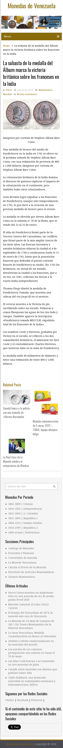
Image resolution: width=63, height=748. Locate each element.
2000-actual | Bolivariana (24, 532)
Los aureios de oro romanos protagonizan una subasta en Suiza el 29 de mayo (31, 653)
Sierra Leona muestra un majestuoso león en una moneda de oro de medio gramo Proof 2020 (31, 596)
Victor (9, 90)
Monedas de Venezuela (31, 5)
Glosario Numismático (21, 576)
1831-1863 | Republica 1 (23, 518)
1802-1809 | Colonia (20, 504)
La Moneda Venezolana (22, 562)
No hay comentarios (27, 94)
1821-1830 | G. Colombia (23, 513)
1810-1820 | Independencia (25, 508)
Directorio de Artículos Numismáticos (31, 572)
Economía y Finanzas (21, 553)
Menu (7, 36)
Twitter (9, 700)
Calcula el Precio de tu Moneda (27, 567)
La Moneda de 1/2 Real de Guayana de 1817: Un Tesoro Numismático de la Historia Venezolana (31, 624)
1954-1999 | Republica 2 (23, 527)
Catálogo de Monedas (21, 548)
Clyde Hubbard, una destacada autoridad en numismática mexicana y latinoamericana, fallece (31, 681)
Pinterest (36, 700)
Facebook (22, 700)
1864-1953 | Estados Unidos (25, 523)
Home (6, 45)
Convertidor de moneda (22, 557)
